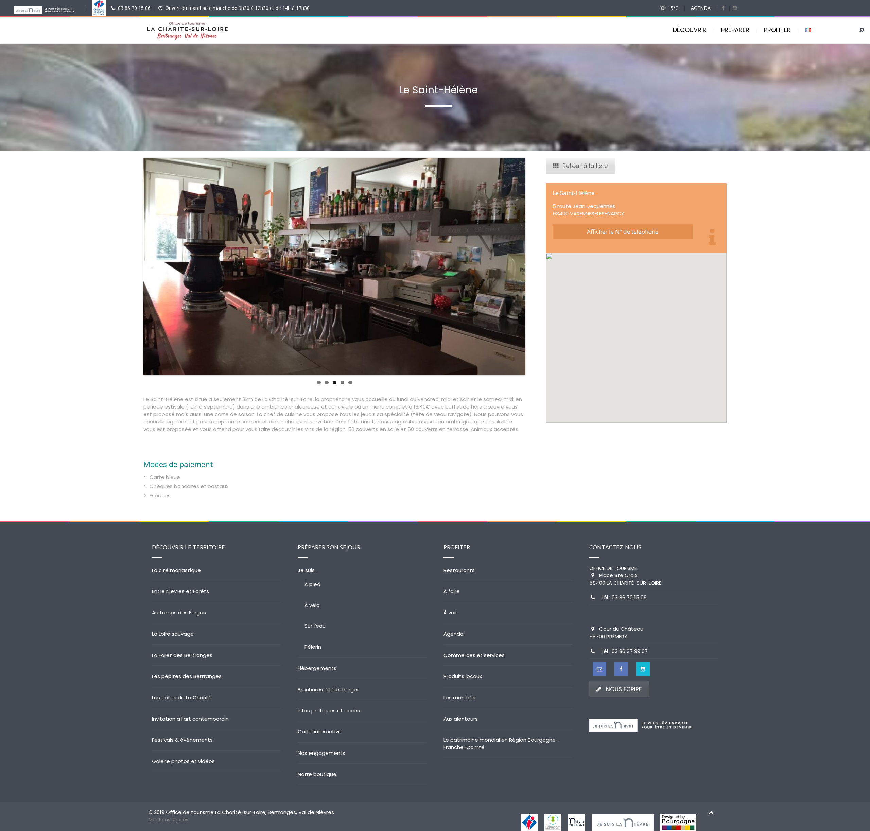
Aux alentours (460, 718)
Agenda (453, 633)
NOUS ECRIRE (624, 689)
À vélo (312, 605)
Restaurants (459, 570)
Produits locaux (462, 676)
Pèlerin (312, 647)
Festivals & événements (182, 739)
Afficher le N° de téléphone (622, 232)
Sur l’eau (315, 625)
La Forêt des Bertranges (182, 655)
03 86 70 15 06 (134, 8)
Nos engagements (321, 753)
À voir (450, 612)
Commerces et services (474, 655)
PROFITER (777, 29)
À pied (312, 584)
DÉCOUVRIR (690, 29)
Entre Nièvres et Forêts (180, 591)
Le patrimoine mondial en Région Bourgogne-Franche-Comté (500, 743)
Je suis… (308, 570)
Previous (133, 266)
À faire (451, 591)
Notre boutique (317, 774)
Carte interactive (320, 731)
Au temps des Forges (179, 612)
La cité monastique (176, 570)
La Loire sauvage (173, 633)
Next (535, 266)
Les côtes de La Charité (182, 697)
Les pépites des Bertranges (187, 676)
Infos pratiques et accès (329, 710)
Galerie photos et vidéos (183, 761)
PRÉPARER (735, 29)
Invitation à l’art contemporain (190, 718)
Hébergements (317, 668)
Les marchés (459, 697)
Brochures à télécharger (328, 689)
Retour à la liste (585, 166)
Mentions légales (168, 819)
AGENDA (701, 8)
